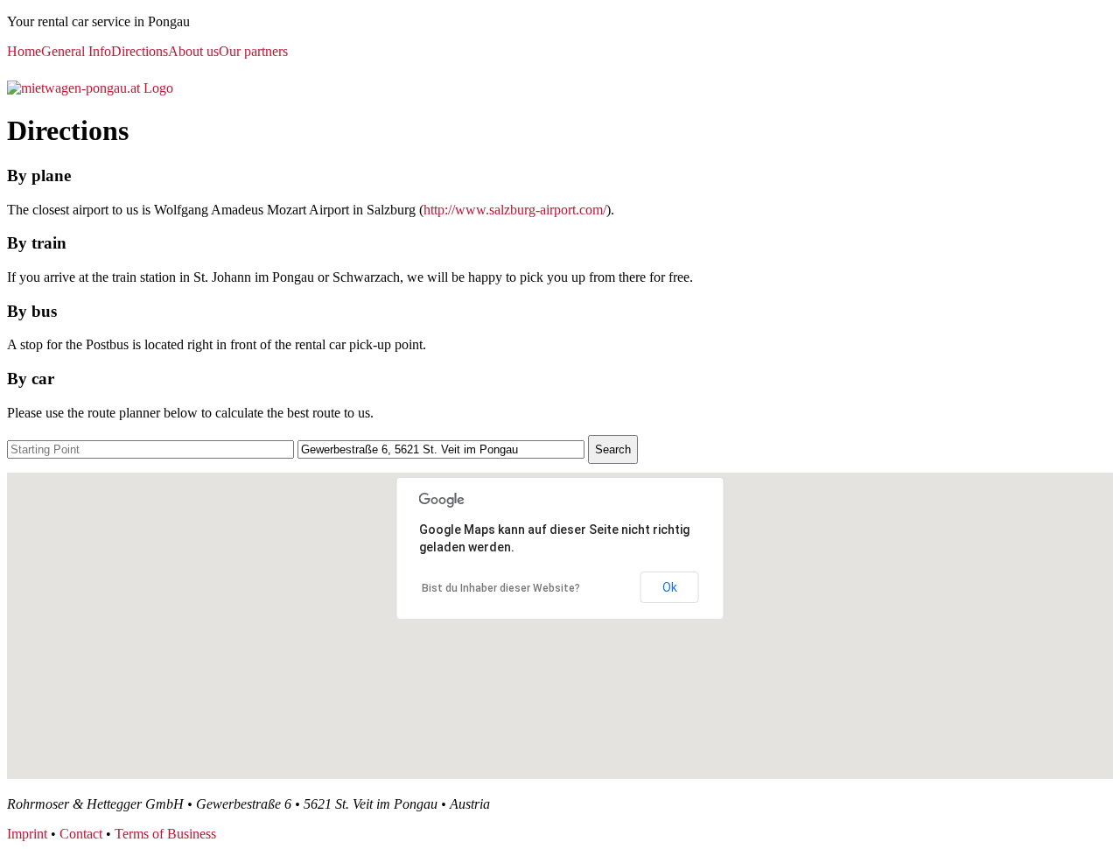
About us (193, 51)
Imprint (27, 833)
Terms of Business (165, 833)
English (59, 68)
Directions (139, 51)
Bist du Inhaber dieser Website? (501, 588)
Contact (81, 833)
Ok (669, 587)
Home (24, 51)
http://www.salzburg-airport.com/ (515, 209)
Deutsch (20, 68)
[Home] (90, 88)
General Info (76, 51)
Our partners (253, 51)
